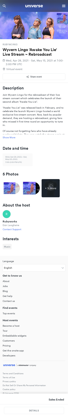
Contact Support (12, 229)
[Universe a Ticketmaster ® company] (34, 365)
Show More (9, 137)
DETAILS (34, 410)
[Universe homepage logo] (34, 6)
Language (8, 261)
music (7, 246)
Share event (36, 77)
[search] (4, 6)
